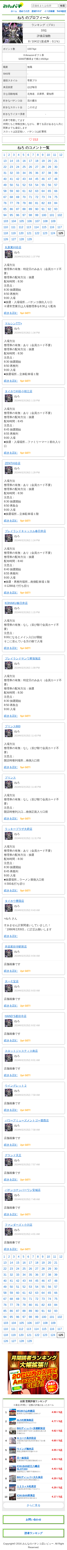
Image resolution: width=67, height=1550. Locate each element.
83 (49, 203)
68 (11, 197)
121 (29, 233)
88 (24, 209)
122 (37, 233)
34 (24, 172)
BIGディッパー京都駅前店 (31, 1428)
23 (11, 166)
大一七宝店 (12, 981)
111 (13, 227)
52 (24, 185)
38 (49, 172)
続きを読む (11, 312)
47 (49, 179)
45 (36, 179)
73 (43, 197)
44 (30, 179)
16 (24, 160)
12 (60, 154)
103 (5, 221)
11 (54, 154)
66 (55, 191)
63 (36, 191)
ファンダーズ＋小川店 (18, 1224)
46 (43, 179)
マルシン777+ (13, 323)
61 (24, 191)
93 (55, 209)
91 (43, 209)
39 (55, 172)
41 (11, 179)
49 (5, 185)
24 (17, 166)
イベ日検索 (49, 11)
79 (24, 203)
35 (30, 172)
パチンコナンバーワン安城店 (23, 1190)
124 (53, 233)
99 (36, 215)
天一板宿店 (23, 1458)
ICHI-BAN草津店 (26, 1495)
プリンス (10, 777)
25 (24, 166)
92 (49, 209)
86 (11, 209)
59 (11, 191)
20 (49, 160)
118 (5, 233)
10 (48, 154)
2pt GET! (25, 971)
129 (29, 239)
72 (36, 197)
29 (49, 166)
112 (21, 227)
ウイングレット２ (16, 1085)
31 (5, 172)
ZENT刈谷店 (12, 463)
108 (45, 221)
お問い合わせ (33, 1519)
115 (44, 227)
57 (55, 185)
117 (59, 227)
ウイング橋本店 (25, 1448)
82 (43, 203)
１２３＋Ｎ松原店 (26, 1486)
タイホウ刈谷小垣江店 (18, 391)
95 (11, 215)
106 (29, 221)
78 (17, 203)
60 (17, 191)
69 (17, 197)
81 (36, 203)
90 (36, 209)
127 (13, 239)
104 (13, 221)
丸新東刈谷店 (13, 247)
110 (5, 227)
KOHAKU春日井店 (16, 603)
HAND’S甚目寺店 (15, 1016)
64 (43, 191)
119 (13, 233)
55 (43, 185)
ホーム (14, 11)
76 (5, 203)
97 (24, 215)
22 (5, 166)
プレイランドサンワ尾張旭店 (23, 658)
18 (36, 160)
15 (17, 160)
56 (49, 185)
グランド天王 (13, 1155)
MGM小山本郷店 (26, 1410)
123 (45, 233)
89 (30, 209)
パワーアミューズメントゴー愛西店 (27, 1120)
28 (43, 166)
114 (36, 227)
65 (49, 191)
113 (28, 227)
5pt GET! (25, 313)
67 (5, 197)
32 (11, 172)
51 (17, 185)
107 (37, 221)
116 (52, 227)
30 (55, 166)
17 (30, 160)
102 (59, 215)
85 (5, 209)
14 (11, 160)
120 (21, 233)
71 (30, 197)
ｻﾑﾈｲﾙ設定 (61, 11)
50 (11, 185)
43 (24, 179)
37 (43, 172)
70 (24, 197)
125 (60, 233)
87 (17, 209)
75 (55, 197)
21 (55, 160)
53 (30, 185)
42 (17, 179)
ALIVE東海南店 (25, 1420)
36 (36, 172)
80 (30, 203)
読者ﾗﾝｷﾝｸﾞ (37, 11)
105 (21, 221)
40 (5, 179)
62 (30, 191)
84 (55, 203)
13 (5, 160)
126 (5, 239)
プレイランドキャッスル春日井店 (25, 531)
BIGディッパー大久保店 (30, 1477)
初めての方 (24, 11)
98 (30, 215)
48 (55, 179)
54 (36, 185)
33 (17, 172)
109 (53, 221)
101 (51, 215)
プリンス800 (12, 726)
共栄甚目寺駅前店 (16, 946)
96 (17, 215)
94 (5, 215)
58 (5, 191)
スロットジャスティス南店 (21, 1050)
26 (30, 166)
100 (44, 215)
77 (11, 203)
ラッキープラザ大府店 (18, 829)
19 (43, 160)
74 (49, 197)
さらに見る (33, 1505)
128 (21, 239)
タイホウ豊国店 (14, 900)
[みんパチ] (12, 6)
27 (36, 166)
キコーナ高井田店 (26, 1438)
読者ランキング (34, 1533)
